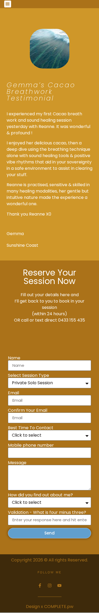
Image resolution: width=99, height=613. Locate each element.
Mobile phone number (31, 445)
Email (13, 393)
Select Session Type (28, 375)
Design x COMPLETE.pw (49, 606)
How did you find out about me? (40, 495)
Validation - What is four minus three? (47, 512)
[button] (7, 4)
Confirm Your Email (27, 410)
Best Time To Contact (30, 428)
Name (14, 358)
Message (17, 463)
